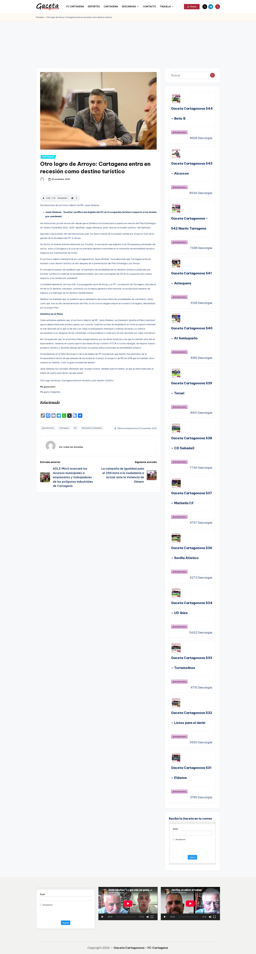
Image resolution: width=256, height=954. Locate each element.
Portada (39, 17)
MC (75, 428)
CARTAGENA (48, 157)
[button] (192, 6)
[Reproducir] (102, 917)
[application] (128, 903)
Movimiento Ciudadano (92, 428)
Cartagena (64, 428)
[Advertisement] (128, 41)
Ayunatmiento (48, 428)
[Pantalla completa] (152, 917)
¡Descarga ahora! (179, 132)
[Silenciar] (147, 917)
